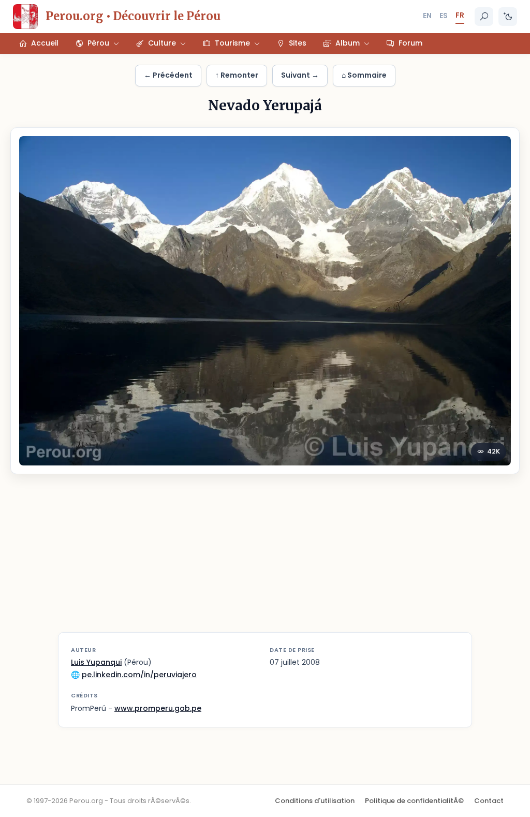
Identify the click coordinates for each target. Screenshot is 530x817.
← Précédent (168, 75)
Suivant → (300, 75)
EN (427, 15)
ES (443, 15)
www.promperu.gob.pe (157, 708)
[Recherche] (484, 16)
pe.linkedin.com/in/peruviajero (139, 674)
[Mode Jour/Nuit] (507, 16)
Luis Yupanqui (96, 662)
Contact (489, 801)
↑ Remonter (236, 75)
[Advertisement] (265, 559)
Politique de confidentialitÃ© (414, 801)
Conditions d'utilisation (315, 801)
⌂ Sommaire (364, 75)
